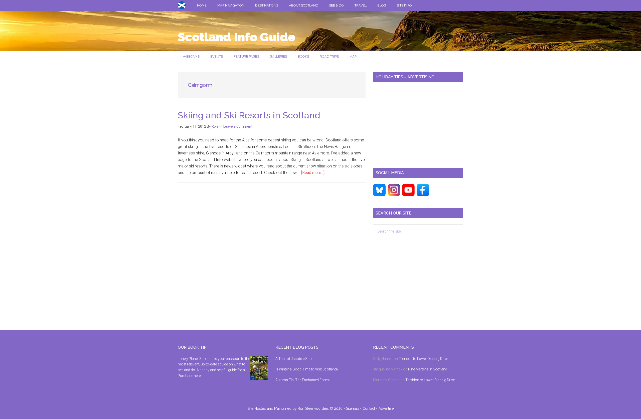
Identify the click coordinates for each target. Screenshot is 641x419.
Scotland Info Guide (236, 37)
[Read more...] (313, 172)
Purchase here (189, 376)
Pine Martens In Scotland (427, 369)
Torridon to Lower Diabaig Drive (423, 359)
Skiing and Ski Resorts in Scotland (249, 115)
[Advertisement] (418, 123)
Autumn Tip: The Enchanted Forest (302, 380)
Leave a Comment (237, 126)
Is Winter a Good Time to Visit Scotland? (306, 369)
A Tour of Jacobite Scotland (297, 359)
